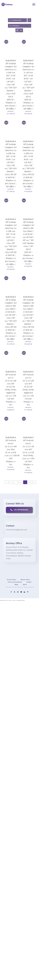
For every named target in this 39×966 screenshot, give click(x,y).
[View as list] (21, 30)
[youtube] (21, 592)
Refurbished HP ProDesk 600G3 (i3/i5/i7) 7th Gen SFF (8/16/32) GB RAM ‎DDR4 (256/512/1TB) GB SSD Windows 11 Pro (28, 452)
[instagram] (18, 592)
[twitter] (14, 592)
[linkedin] (24, 592)
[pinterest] (27, 592)
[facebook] (11, 592)
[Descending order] (29, 20)
